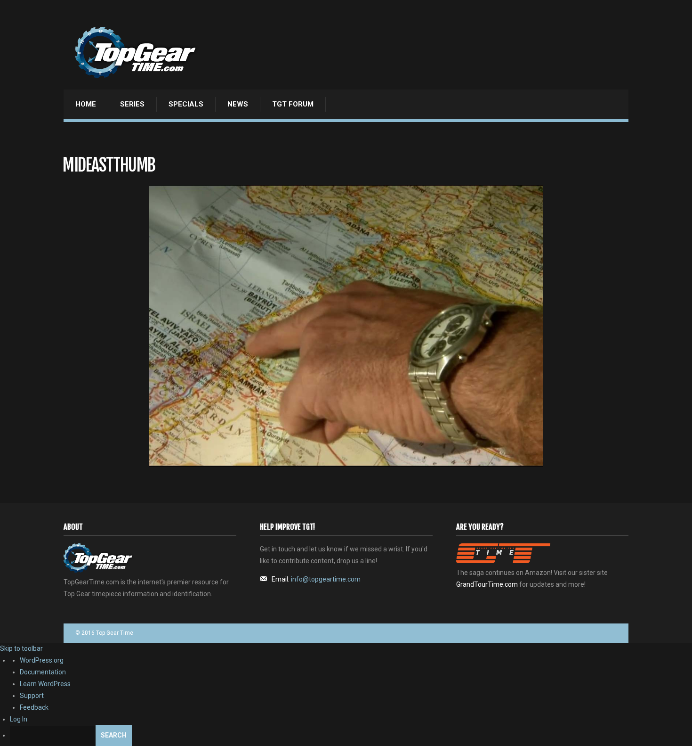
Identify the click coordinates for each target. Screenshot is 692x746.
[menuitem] (351, 735)
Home (85, 104)
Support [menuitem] (32, 695)
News (237, 104)
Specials (186, 104)
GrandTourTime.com (487, 584)
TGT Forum (293, 104)
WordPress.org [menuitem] (42, 660)
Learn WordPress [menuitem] (45, 684)
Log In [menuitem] (18, 719)
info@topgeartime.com (326, 579)
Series (132, 104)
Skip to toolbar (21, 648)
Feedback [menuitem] (34, 707)
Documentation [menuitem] (43, 672)
